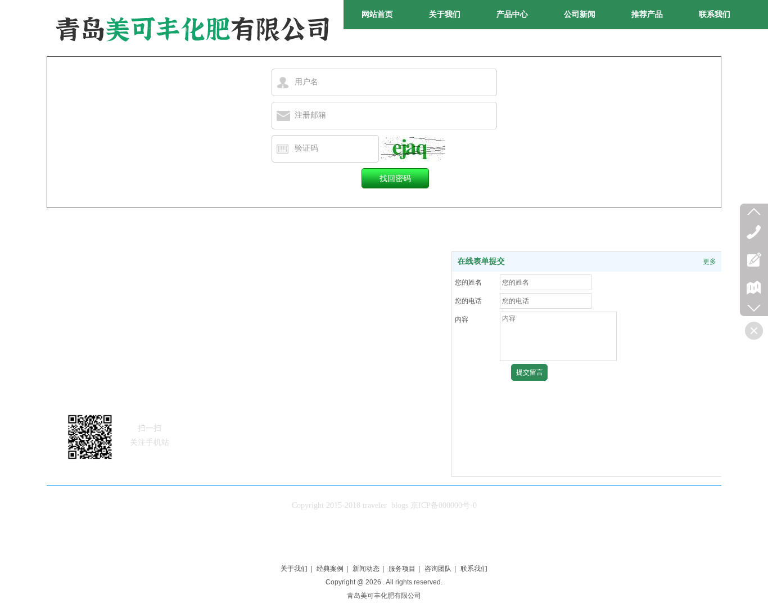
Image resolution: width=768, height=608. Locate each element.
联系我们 (473, 569)
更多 (709, 261)
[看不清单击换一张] (413, 150)
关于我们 (294, 569)
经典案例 (330, 569)
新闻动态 (366, 569)
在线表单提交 (481, 261)
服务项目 (401, 569)
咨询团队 (437, 569)
